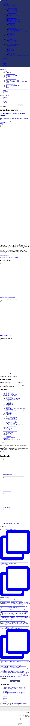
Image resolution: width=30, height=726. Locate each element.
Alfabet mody (11, 43)
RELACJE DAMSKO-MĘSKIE (13, 44)
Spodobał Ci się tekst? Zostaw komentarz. (9, 257)
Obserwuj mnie (15, 681)
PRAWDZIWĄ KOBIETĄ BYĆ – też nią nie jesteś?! (15, 688)
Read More (2, 451)
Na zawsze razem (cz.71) (6, 373)
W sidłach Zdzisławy (13, 15)
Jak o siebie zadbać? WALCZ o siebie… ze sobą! (14, 692)
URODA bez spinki (10, 35)
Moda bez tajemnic (12, 40)
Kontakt (4, 59)
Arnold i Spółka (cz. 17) (5, 335)
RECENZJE (8, 48)
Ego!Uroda (10, 36)
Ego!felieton (8, 14)
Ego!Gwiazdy (11, 54)
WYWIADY (8, 51)
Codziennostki (11, 23)
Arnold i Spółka (11, 10)
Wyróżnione (5, 438)
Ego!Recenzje (11, 49)
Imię (19, 719)
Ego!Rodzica (11, 50)
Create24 (17, 704)
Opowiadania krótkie (10, 5)
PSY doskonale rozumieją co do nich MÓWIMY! (14, 687)
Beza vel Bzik (11, 34)
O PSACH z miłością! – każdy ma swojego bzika (16, 31)
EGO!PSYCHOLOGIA (11, 18)
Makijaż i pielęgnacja (13, 38)
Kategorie (5, 16)
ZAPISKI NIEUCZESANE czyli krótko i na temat (17, 55)
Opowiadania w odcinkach (11, 9)
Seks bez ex (11, 46)
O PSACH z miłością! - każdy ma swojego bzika (13, 410)
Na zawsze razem (12, 13)
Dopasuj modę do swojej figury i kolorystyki (18, 41)
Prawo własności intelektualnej (20, 703)
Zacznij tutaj (5, 3)
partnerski (13, 26)
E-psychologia (11, 53)
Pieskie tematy (11, 33)
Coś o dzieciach (11, 20)
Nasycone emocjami (12, 6)
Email (19, 721)
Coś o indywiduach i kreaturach (15, 29)
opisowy (13, 25)
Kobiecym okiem (12, 45)
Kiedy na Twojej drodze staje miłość (16, 11)
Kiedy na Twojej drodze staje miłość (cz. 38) (12, 693)
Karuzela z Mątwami (15, 30)
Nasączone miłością (12, 8)
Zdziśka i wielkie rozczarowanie (7, 297)
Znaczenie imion (12, 28)
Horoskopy (10, 24)
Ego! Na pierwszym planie (14, 19)
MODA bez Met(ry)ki (10, 39)
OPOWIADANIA (7, 4)
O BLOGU (5, 56)
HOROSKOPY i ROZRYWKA (13, 21)
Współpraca (5, 58)
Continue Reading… (4, 255)
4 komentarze (3, 122)
